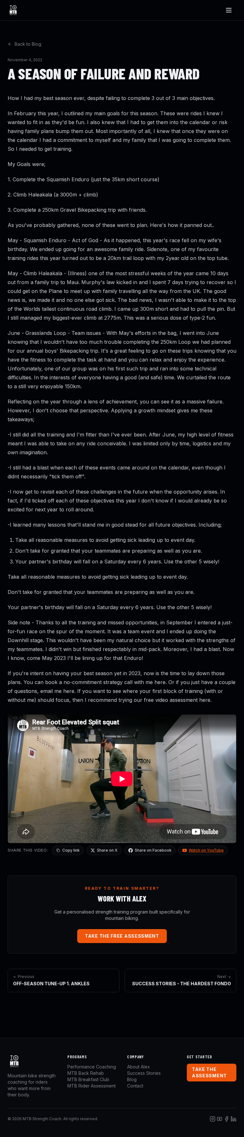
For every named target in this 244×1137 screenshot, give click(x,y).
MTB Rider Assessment (91, 1085)
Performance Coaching (91, 1066)
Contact (135, 1085)
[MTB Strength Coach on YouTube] (219, 1119)
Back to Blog (28, 44)
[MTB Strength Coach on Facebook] (226, 1119)
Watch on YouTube (206, 850)
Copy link (71, 850)
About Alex (138, 1066)
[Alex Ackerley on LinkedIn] (233, 1119)
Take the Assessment (209, 1072)
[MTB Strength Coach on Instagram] (212, 1119)
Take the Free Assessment (122, 936)
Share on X (107, 850)
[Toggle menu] (228, 10)
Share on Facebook (153, 850)
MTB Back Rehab (85, 1073)
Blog (132, 1079)
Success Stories (144, 1073)
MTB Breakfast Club (88, 1079)
